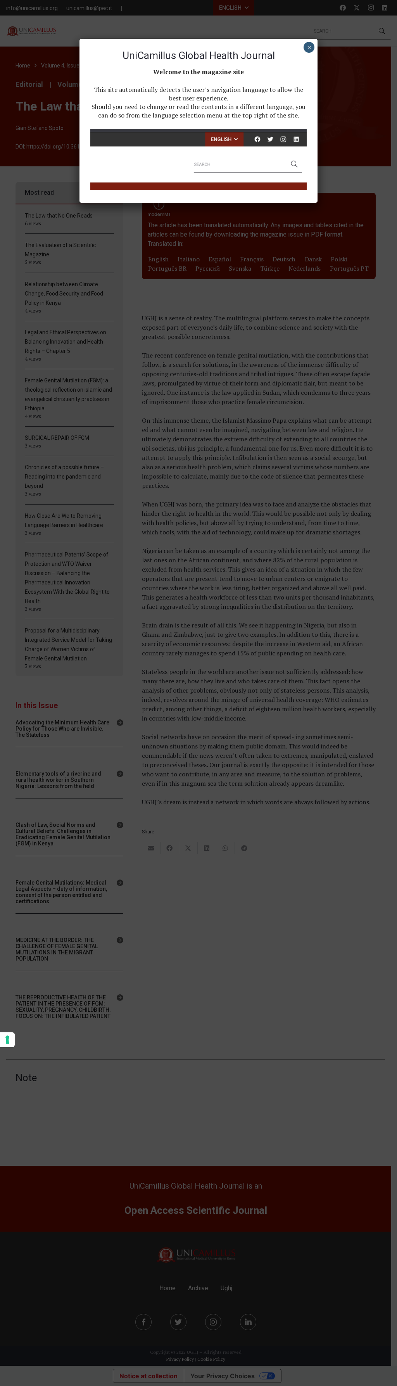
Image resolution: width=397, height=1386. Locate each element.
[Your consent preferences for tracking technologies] (7, 1039)
